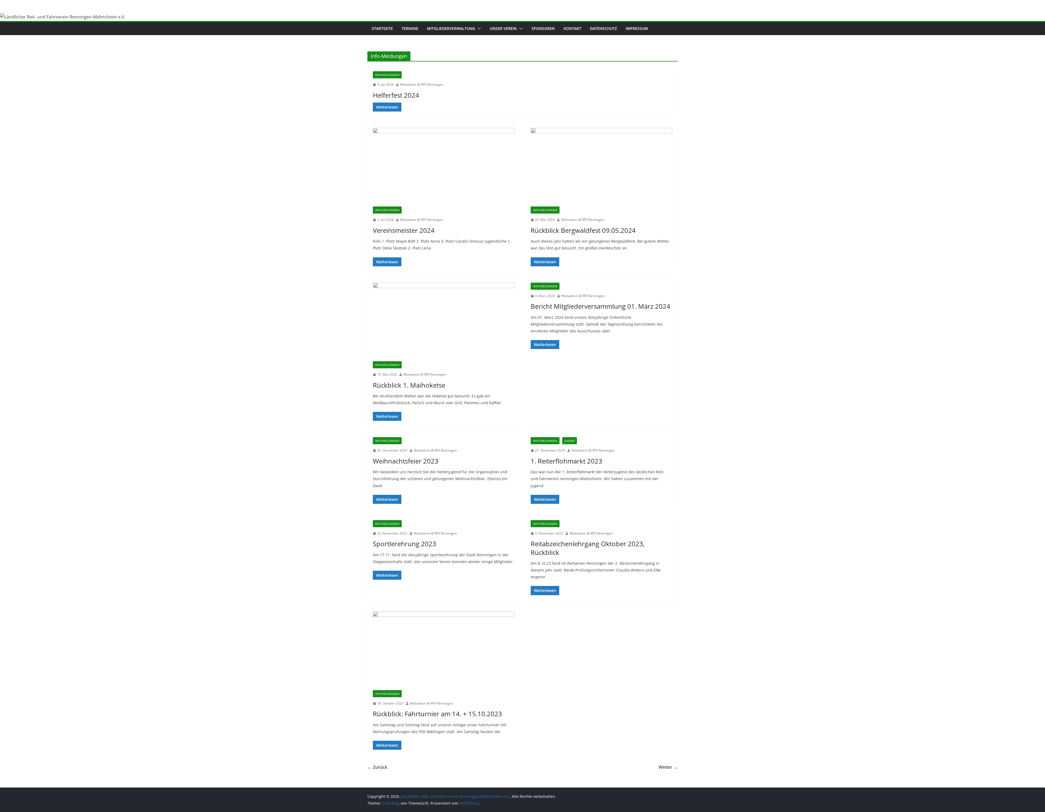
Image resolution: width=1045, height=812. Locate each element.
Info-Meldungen (387, 75)
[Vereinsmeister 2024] (443, 167)
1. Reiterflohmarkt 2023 (566, 460)
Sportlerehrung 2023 (404, 543)
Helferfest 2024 (396, 95)
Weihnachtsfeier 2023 (405, 460)
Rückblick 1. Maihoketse (409, 385)
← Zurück (377, 767)
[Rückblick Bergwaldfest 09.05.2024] (601, 167)
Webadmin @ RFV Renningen (421, 84)
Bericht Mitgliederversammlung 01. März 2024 (600, 306)
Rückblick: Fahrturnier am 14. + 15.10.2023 (437, 713)
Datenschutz (603, 28)
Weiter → (668, 767)
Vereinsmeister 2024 (404, 230)
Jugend (569, 441)
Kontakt (572, 28)
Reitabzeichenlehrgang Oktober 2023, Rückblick (588, 548)
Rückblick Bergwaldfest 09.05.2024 (583, 230)
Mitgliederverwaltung (451, 28)
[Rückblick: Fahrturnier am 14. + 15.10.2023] (443, 651)
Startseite (382, 28)
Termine (410, 28)
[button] (478, 28)
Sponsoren (543, 28)
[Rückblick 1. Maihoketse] (443, 322)
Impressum (637, 28)
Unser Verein (503, 28)
